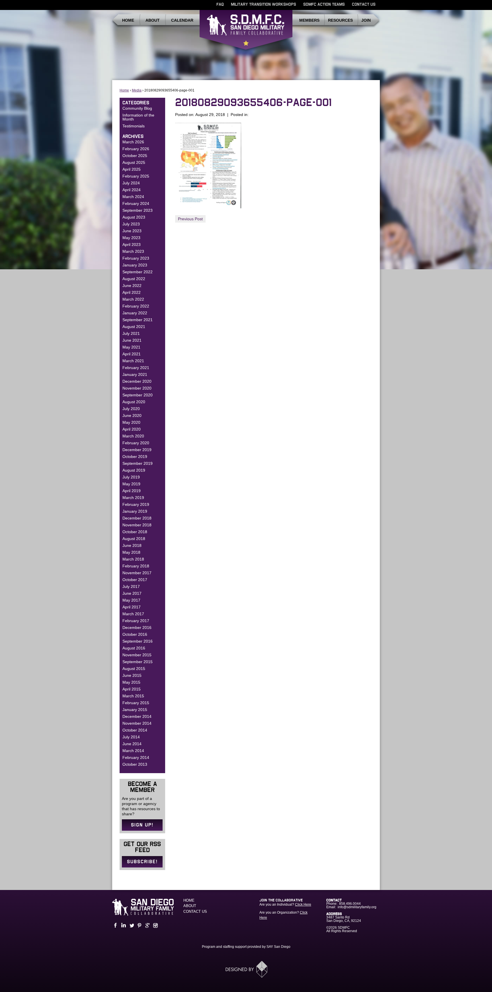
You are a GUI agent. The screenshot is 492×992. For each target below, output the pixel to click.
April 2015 (131, 689)
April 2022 (131, 292)
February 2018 (135, 566)
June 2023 (132, 231)
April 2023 (131, 244)
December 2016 (136, 627)
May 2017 (131, 600)
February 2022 (135, 306)
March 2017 (133, 614)
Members (309, 20)
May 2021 (131, 347)
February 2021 (135, 367)
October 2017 (134, 579)
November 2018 (136, 525)
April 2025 (131, 169)
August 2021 (133, 326)
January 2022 (134, 313)
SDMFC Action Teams (324, 5)
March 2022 (133, 299)
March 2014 (133, 750)
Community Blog (137, 108)
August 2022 (133, 278)
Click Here (303, 905)
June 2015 (132, 675)
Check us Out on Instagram (155, 925)
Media (137, 90)
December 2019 (136, 449)
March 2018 (133, 559)
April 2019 (131, 490)
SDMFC (246, 32)
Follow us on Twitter (131, 925)
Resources (340, 20)
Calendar (182, 20)
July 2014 (131, 737)
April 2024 (131, 190)
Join (366, 20)
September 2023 (137, 210)
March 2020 (133, 436)
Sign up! (142, 825)
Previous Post (190, 219)
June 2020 (132, 415)
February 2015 (135, 702)
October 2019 (134, 456)
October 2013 (134, 764)
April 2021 (131, 354)
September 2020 (137, 395)
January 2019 (134, 511)
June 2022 (132, 285)
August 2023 (133, 217)
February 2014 (135, 757)
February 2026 (135, 148)
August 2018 (133, 538)
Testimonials (133, 126)
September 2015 (137, 661)
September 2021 (137, 319)
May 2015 (131, 682)
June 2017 (132, 593)
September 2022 (137, 272)
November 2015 (136, 655)
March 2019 (133, 497)
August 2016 (133, 648)
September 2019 (137, 463)
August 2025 (133, 162)
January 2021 (134, 374)
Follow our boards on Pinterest (139, 925)
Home (128, 20)
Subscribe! (142, 861)
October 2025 (134, 155)
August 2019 (133, 470)
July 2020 (131, 408)
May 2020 (131, 422)
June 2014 (132, 744)
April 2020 (131, 429)
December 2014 (136, 716)
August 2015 (133, 668)
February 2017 (135, 620)
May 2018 (131, 552)
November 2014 (136, 723)
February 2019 (135, 504)
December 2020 (136, 381)
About (152, 20)
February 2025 (135, 176)
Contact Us (364, 5)
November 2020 (136, 388)
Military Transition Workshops (263, 5)
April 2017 (131, 607)
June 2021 (132, 340)
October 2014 (134, 730)
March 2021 (133, 360)
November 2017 (136, 573)
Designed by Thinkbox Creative (246, 969)
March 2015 (133, 696)
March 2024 (133, 196)
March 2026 (133, 142)
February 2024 (135, 203)
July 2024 (131, 183)
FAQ (220, 5)
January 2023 (134, 265)
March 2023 (133, 251)
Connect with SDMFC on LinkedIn (123, 925)
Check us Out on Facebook (115, 925)
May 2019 (131, 484)
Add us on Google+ (147, 925)
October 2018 (134, 531)
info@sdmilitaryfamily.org (357, 907)
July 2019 (131, 477)
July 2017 (131, 586)
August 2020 (133, 402)
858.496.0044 (350, 904)
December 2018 (136, 518)
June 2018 (132, 545)
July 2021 (131, 333)
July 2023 (131, 224)
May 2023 (131, 237)
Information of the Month (138, 117)
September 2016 (137, 641)
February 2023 (135, 258)
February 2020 (135, 443)
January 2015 (134, 709)
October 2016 (134, 634)
